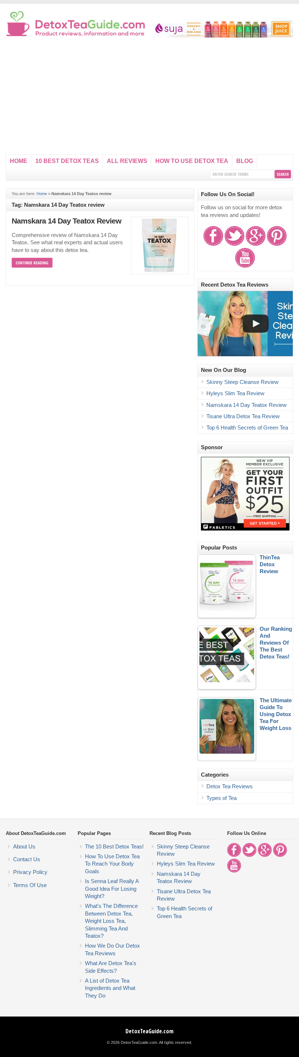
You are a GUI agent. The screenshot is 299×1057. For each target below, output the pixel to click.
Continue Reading (32, 262)
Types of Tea (221, 798)
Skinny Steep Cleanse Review (242, 382)
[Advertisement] (149, 99)
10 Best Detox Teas (67, 161)
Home (18, 161)
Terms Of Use (30, 885)
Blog (244, 161)
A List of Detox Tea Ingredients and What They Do (110, 988)
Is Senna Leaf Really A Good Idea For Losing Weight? (112, 888)
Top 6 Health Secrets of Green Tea (247, 428)
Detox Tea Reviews (229, 786)
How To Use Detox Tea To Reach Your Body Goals (112, 864)
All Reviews (127, 161)
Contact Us (26, 859)
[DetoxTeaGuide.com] (76, 34)
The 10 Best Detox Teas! (114, 847)
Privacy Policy (30, 872)
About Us (24, 847)
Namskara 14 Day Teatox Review (66, 221)
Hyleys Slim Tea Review (235, 393)
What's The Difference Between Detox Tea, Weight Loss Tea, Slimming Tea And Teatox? (111, 921)
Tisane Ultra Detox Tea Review (243, 416)
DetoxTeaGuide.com (149, 1031)
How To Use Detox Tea (191, 161)
